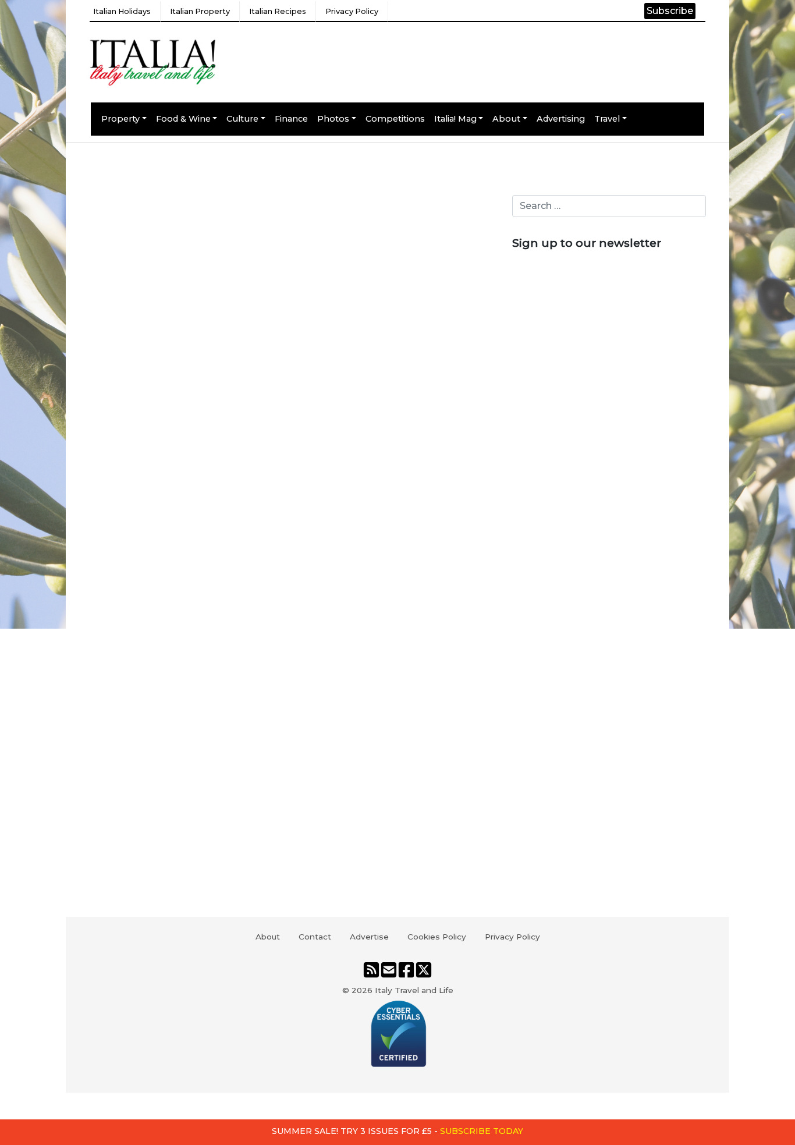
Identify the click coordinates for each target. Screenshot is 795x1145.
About (506, 119)
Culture (242, 119)
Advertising (561, 119)
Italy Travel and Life (414, 990)
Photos (333, 119)
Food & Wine (183, 119)
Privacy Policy (351, 11)
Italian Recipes (277, 11)
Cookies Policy (436, 936)
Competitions (395, 119)
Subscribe (670, 10)
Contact (315, 936)
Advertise (369, 936)
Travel (607, 119)
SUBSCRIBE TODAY (481, 1131)
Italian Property (200, 11)
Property (120, 119)
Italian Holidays (122, 11)
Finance (291, 119)
